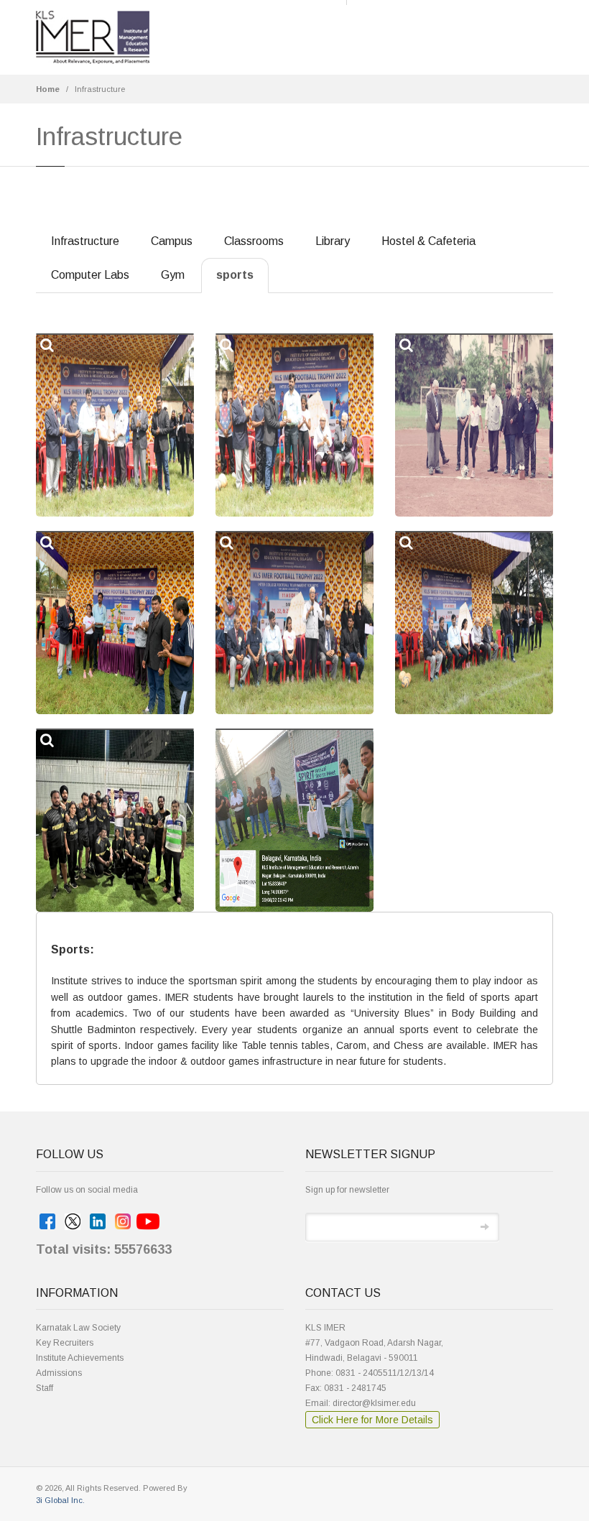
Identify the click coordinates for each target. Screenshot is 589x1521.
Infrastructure (100, 89)
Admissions (59, 1373)
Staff (44, 1388)
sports (235, 275)
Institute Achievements (80, 1358)
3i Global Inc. (60, 1500)
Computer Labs (90, 275)
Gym (173, 275)
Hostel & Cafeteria (428, 241)
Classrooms (254, 241)
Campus (172, 241)
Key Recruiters (64, 1343)
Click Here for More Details (372, 1419)
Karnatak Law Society (78, 1328)
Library (332, 241)
